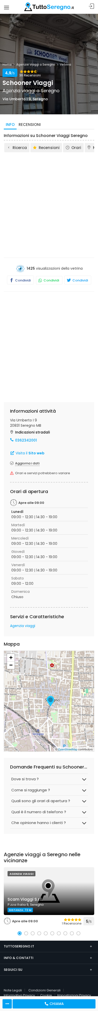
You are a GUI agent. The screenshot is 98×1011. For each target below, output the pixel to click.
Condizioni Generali (44, 990)
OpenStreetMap (67, 749)
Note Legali (13, 990)
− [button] (11, 665)
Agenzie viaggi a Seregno (35, 64)
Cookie (46, 995)
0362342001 (26, 440)
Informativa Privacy (19, 995)
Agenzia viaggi (22, 625)
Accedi (91, 6)
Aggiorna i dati (27, 463)
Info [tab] (10, 124)
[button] (19, 933)
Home (7, 64)
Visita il (29, 453)
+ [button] (11, 657)
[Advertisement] (49, 205)
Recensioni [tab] (30, 124)
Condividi (22, 280)
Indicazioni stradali (32, 432)
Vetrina (65, 64)
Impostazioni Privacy (74, 995)
